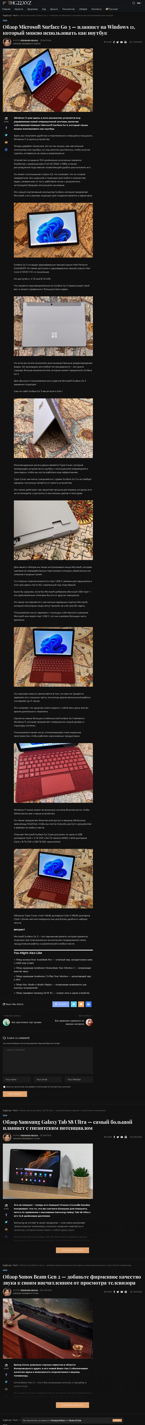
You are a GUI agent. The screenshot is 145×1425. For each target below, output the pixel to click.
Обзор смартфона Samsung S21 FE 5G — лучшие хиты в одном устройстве (52, 992)
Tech (5, 20)
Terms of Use (75, 1420)
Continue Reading (72, 1250)
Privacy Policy (58, 1420)
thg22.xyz (19, 3)
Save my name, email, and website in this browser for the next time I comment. (38, 1087)
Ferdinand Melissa (29, 40)
